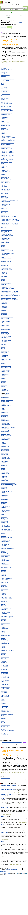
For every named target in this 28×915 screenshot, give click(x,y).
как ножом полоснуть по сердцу (8, 427)
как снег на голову (5, 560)
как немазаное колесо (6, 398)
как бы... (3, 163)
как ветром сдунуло (5, 204)
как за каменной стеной (6, 268)
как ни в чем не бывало (6, 405)
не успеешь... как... (5, 677)
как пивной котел (5, 474)
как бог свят (3, 128)
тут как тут (3, 729)
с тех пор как (4, 707)
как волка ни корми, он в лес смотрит (9, 221)
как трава (3, 600)
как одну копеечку (5, 453)
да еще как (3, 92)
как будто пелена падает (6, 136)
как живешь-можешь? (5, 266)
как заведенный (4, 270)
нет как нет (3, 681)
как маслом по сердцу (6, 336)
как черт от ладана (5, 629)
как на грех (3, 360)
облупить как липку (5, 685)
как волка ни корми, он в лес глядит (9, 216)
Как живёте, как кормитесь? (7, 794)
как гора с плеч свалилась (6, 230)
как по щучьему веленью (6, 491)
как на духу (3, 363)
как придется (4, 502)
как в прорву (4, 186)
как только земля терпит (6, 598)
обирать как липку (5, 684)
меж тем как (3, 661)
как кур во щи (4, 322)
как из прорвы (4, 304)
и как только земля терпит (6, 113)
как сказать (3, 545)
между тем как (4, 662)
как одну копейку (4, 454)
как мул (2, 345)
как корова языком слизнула (7, 317)
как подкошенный (5, 493)
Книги (20, 15)
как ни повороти (4, 415)
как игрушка (3, 284)
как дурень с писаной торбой (7, 253)
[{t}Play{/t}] (11, 28)
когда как (3, 646)
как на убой (3, 382)
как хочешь (3, 620)
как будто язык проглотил (6, 162)
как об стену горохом (5, 438)
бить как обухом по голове (7, 69)
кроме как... (3, 647)
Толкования (14, 12)
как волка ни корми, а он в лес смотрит (9, 224)
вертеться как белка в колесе (7, 79)
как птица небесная (5, 510)
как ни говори (4, 408)
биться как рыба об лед (6, 70)
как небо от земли (5, 394)
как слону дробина (5, 553)
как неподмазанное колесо (7, 400)
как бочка (3, 130)
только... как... (4, 723)
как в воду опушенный (6, 179)
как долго (3, 245)
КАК (24, 737)
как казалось (4, 313)
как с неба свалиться (5, 526)
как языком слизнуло (5, 644)
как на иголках (4, 364)
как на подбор (4, 378)
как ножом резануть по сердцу (7, 430)
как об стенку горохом (6, 435)
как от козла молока (5, 458)
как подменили (4, 495)
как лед (2, 326)
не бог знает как (4, 666)
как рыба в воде (4, 521)
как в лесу (3, 185)
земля (7, 393)
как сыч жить (4, 580)
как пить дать (4, 478)
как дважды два (4, 239)
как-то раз (3, 593)
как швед (3, 634)
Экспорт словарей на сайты (5, 873)
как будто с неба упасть (6, 160)
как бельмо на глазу (5, 125)
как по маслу (4, 487)
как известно (4, 307)
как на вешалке (4, 355)
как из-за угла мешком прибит (7, 288)
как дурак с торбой (5, 249)
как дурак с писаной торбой (7, 250)
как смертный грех (5, 556)
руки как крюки (4, 706)
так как (2, 721)
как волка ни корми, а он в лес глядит (9, 219)
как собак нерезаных (5, 561)
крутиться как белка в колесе (7, 650)
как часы (3, 624)
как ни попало (4, 417)
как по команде (4, 481)
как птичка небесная (5, 511)
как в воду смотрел (5, 181)
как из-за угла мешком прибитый (8, 289)
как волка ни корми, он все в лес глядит (9, 217)
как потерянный (4, 499)
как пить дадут (4, 476)
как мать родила (4, 337)
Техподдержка (8, 869)
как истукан (3, 310)
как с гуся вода (4, 525)
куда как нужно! (4, 655)
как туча (3, 604)
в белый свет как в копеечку (7, 73)
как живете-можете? (5, 265)
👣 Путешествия (3, 871)
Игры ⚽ (7, 17)
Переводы (7, 15)
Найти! (25, 8)
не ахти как (3, 663)
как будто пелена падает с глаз (8, 137)
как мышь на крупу (5, 351)
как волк (3, 215)
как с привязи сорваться (6, 530)
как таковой (3, 585)
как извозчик (4, 308)
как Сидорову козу (5, 544)
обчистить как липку (5, 689)
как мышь (3, 348)
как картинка (4, 314)
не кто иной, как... (5, 676)
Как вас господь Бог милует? (8, 789)
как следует (3, 552)
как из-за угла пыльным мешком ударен (9, 299)
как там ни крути (4, 587)
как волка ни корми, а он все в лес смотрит (10, 226)
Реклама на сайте (14, 869)
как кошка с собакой (5, 321)
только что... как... (5, 726)
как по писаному (4, 489)
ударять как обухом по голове (7, 731)
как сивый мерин (4, 542)
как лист (3, 328)
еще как (3, 99)
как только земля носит (6, 597)
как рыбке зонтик (4, 523)
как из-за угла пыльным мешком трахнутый (10, 295)
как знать (3, 279)
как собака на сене (5, 564)
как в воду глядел (5, 177)
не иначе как (4, 674)
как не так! (3, 391)
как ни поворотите (5, 416)
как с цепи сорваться (5, 532)
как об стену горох (5, 436)
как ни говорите (4, 409)
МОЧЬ (2, 816)
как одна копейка (5, 450)
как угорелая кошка (5, 612)
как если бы (3, 255)
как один (3, 444)
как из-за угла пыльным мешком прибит (9, 291)
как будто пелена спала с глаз (7, 143)
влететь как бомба (5, 81)
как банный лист (4, 117)
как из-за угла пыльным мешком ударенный (10, 300)
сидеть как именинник (6, 710)
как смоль (3, 559)
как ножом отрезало (5, 424)
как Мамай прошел (5, 333)
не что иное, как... (5, 680)
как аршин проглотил (5, 114)
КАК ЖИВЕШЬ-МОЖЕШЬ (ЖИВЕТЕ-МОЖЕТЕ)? (12, 30)
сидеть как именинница (6, 711)
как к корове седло (5, 311)
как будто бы (4, 133)
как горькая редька (5, 231)
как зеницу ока (4, 276)
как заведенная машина (6, 269)
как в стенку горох (5, 187)
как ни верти (4, 406)
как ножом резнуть (5, 431)
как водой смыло (4, 211)
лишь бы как (4, 658)
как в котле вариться (5, 182)
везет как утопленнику (6, 77)
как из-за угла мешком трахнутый (8, 294)
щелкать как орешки (5, 736)
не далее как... (4, 669)
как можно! (3, 342)
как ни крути (3, 410)
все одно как (4, 87)
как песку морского (5, 472)
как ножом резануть (5, 428)
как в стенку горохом (5, 189)
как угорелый (4, 613)
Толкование (3, 27)
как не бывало (4, 389)
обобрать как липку (5, 687)
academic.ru (5, 2)
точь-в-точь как (4, 727)
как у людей (3, 605)
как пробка (3, 503)
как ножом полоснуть (5, 425)
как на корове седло (5, 370)
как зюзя (3, 280)
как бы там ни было (5, 168)
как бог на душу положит (6, 126)
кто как (2, 651)
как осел (3, 455)
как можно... (3, 344)
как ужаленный (4, 614)
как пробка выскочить (5, 506)
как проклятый (4, 507)
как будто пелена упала (6, 144)
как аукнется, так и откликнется (8, 115)
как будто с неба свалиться (7, 159)
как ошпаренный (4, 466)
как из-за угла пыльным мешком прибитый (10, 292)
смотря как (3, 715)
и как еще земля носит (6, 106)
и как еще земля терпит (6, 109)
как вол (2, 213)
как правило (3, 500)
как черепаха (4, 625)
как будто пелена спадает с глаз (8, 140)
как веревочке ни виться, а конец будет (9, 200)
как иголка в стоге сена (6, 281)
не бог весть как (4, 665)
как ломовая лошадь (5, 329)
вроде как (3, 85)
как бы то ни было (5, 170)
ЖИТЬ (2, 798)
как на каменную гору (6, 366)
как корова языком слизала (7, 315)
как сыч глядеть (4, 579)
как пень (3, 469)
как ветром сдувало (5, 201)
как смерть (3, 557)
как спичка (3, 571)
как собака (3, 563)
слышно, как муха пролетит (7, 714)
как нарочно (3, 387)
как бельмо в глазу (5, 124)
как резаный (4, 517)
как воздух (3, 212)
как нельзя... (4, 396)
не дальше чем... (5, 673)
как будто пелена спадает (6, 138)
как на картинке (4, 368)
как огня (3, 442)
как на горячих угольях (6, 359)
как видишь (3, 205)
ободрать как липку (5, 688)
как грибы (3, 232)
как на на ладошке (5, 375)
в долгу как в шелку (5, 75)
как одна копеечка (5, 449)
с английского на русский (22, 21)
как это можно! (4, 640)
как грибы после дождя (6, 234)
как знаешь (3, 277)
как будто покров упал (6, 156)
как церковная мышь (5, 623)
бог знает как (4, 72)
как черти (3, 631)
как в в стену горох (5, 190)
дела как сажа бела (5, 94)
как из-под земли (5, 303)
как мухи (3, 347)
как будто (3, 132)
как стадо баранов (5, 572)
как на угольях (4, 385)
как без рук (3, 121)
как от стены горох (5, 461)
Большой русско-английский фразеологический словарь (12, 61)
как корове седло (5, 318)
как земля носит (4, 273)
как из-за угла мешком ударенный (8, 298)
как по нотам (4, 488)
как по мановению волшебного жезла (9, 484)
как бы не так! (4, 166)
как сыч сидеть (4, 582)
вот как (2, 84)
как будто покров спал (6, 153)
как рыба (3, 519)
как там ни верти (4, 586)
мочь (2, 858)
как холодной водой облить (7, 616)
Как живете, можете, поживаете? (8, 785)
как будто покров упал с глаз (7, 158)
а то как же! (3, 68)
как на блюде (4, 352)
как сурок (3, 576)
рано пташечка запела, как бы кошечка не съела (11, 704)
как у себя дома (4, 606)
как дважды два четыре (6, 240)
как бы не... (3, 164)
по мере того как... (5, 693)
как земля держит (5, 272)
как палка (3, 468)
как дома (3, 246)
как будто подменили (5, 147)
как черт (3, 627)
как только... (3, 594)
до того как (3, 95)
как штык (3, 638)
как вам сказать (4, 197)
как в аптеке (3, 175)
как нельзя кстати (5, 397)
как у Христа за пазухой (6, 608)
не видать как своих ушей (6, 668)
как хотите (3, 619)
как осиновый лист (5, 457)
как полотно (3, 496)
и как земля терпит (5, 107)
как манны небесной (5, 334)
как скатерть (4, 546)
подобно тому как (5, 695)
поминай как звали (5, 696)
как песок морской (5, 473)
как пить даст (4, 477)
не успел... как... (4, 678)
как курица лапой (5, 323)
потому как (3, 699)
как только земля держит (6, 595)
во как (2, 83)
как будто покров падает (6, 148)
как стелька (3, 575)
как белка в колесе (5, 122)
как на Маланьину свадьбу (7, 376)
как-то (2, 591)
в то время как (4, 76)
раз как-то (3, 703)
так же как (3, 718)
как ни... (3, 404)
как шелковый (4, 636)
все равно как (4, 88)
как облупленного (5, 439)
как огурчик (3, 443)
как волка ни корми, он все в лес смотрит (10, 223)
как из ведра (4, 285)
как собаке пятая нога (6, 567)
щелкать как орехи (5, 734)
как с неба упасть (5, 527)
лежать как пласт (5, 657)
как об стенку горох (5, 434)
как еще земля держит (6, 258)
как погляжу (3, 492)
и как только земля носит (6, 111)
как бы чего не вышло (6, 171)
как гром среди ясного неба (7, 235)
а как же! (3, 66)
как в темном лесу (5, 193)
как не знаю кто (4, 390)
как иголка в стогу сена (6, 283)
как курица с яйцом (5, 325)
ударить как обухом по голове (7, 730)
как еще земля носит (5, 260)
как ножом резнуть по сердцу (7, 432)
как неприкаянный (5, 401)
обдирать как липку (5, 682)
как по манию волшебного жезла (8, 483)
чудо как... (3, 733)
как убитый (3, 609)
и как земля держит (5, 102)
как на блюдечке (4, 353)
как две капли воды (5, 242)
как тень (3, 590)
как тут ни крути (4, 602)
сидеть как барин (5, 708)
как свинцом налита (5, 534)
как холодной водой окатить (7, 617)
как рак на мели (4, 515)
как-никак (3, 419)
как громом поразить (5, 236)
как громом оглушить (5, 238)
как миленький (4, 341)
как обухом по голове (5, 440)
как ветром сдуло (5, 202)
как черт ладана (4, 628)
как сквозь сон (4, 549)
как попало (3, 498)
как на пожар (4, 379)
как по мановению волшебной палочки (9, 485)
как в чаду (3, 196)
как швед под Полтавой (6, 635)
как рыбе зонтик (4, 522)
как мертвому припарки (6, 340)
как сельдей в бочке (5, 540)
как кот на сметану (5, 319)
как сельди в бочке (5, 541)
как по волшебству (5, 480)
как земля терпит (5, 274)
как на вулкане (4, 356)
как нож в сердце (5, 421)
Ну (18, 54)
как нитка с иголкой (5, 420)
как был (3, 174)
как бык (2, 172)
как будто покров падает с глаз (7, 149)
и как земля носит (5, 104)
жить (2, 849)
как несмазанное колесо (6, 402)
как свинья (3, 536)
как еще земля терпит (6, 261)
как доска (3, 247)
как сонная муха (4, 568)
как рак (2, 514)
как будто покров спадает (6, 151)
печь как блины (4, 692)
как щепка (3, 639)
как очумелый (4, 465)
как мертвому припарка (6, 338)
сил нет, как (3, 712)
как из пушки (4, 306)
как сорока (3, 570)
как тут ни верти (4, 601)
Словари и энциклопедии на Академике (11, 4)
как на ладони (4, 372)
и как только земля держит (7, 110)
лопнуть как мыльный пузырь (7, 659)
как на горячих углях (5, 357)
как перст (3, 470)
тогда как (3, 722)
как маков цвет (4, 332)
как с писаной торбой (5, 529)
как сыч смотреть (5, 583)
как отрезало (4, 464)
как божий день (4, 129)
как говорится (4, 227)
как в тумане (4, 194)
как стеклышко (4, 574)
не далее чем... (4, 670)
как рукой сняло (4, 518)
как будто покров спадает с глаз (8, 152)
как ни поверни (4, 412)
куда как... (3, 654)
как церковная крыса (5, 621)
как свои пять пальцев (6, 538)
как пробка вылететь (5, 504)
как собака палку (4, 566)
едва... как (3, 96)
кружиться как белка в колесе (7, 648)
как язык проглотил (5, 643)
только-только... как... (5, 725)
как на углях (3, 383)
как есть (3, 257)
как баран (3, 118)
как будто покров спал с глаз (7, 155)
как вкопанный (4, 208)
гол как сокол (4, 91)
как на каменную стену (6, 367)
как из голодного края (6, 287)
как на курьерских (5, 371)
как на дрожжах (4, 362)
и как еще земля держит (6, 103)
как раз (2, 512)
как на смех (3, 381)
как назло (3, 386)
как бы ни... (3, 167)
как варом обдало (5, 198)
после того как (4, 697)
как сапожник (4, 533)
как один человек (5, 446)
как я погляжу (4, 642)
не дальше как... (4, 672)
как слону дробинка (5, 555)
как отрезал (3, 462)
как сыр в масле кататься (6, 578)
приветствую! (4, 832)
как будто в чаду (4, 134)
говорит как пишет (5, 90)
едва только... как (5, 98)
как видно (3, 206)
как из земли (4, 302)
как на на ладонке (5, 374)
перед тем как (4, 691)
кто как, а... (3, 653)
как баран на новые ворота (7, 119)
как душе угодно (4, 254)
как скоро (3, 551)
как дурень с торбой (5, 251)
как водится (3, 209)
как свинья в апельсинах (6, 537)
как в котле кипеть (5, 183)
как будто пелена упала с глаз (7, 145)
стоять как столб (4, 716)
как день (3, 243)
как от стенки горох (5, 459)
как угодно (3, 610)
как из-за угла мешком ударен (7, 296)
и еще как (3, 100)
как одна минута (4, 451)
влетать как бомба (5, 80)
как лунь (3, 330)
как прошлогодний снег (6, 508)
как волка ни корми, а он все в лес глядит (10, 220)
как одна (3, 447)
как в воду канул (4, 178)
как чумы (3, 632)
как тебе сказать (4, 589)
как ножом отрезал (5, 423)
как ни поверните (5, 413)
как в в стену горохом (5, 192)
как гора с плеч (4, 228)
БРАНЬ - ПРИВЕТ (5, 807)
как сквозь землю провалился (7, 548)
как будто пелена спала (6, 141)
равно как (3, 700)
